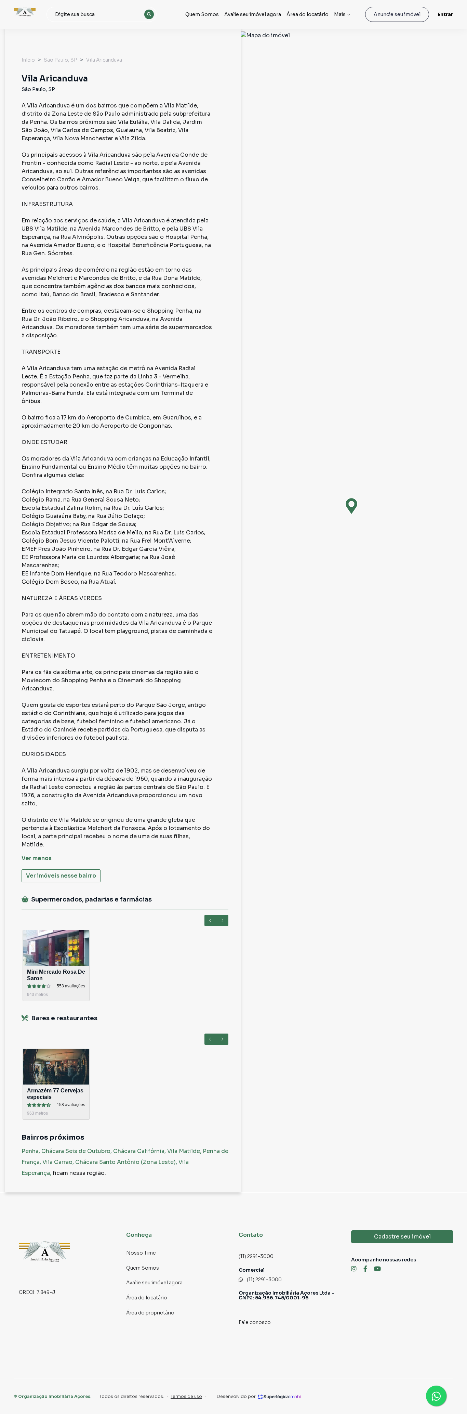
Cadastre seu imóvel (402, 1236)
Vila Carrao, (58, 1162)
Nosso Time (141, 1253)
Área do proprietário (150, 1313)
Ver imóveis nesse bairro (61, 875)
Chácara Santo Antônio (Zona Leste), (126, 1162)
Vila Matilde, (185, 1151)
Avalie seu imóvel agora (252, 14)
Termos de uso (186, 1396)
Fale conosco (255, 1322)
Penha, (31, 1151)
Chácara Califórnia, (140, 1151)
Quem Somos (202, 14)
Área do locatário (307, 14)
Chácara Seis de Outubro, (77, 1151)
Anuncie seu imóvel (397, 14)
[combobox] (101, 14)
